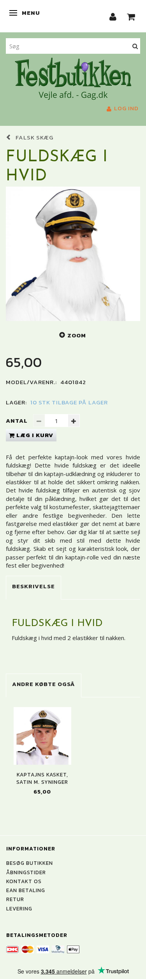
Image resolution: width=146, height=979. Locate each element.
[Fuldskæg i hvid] (73, 254)
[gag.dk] (73, 77)
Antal (17, 420)
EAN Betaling (25, 890)
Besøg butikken (29, 863)
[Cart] (131, 16)
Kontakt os (24, 881)
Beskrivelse (33, 586)
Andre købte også (43, 683)
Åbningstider (26, 872)
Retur (15, 899)
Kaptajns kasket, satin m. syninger (42, 778)
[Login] (113, 16)
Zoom (76, 335)
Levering (19, 908)
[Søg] (135, 46)
